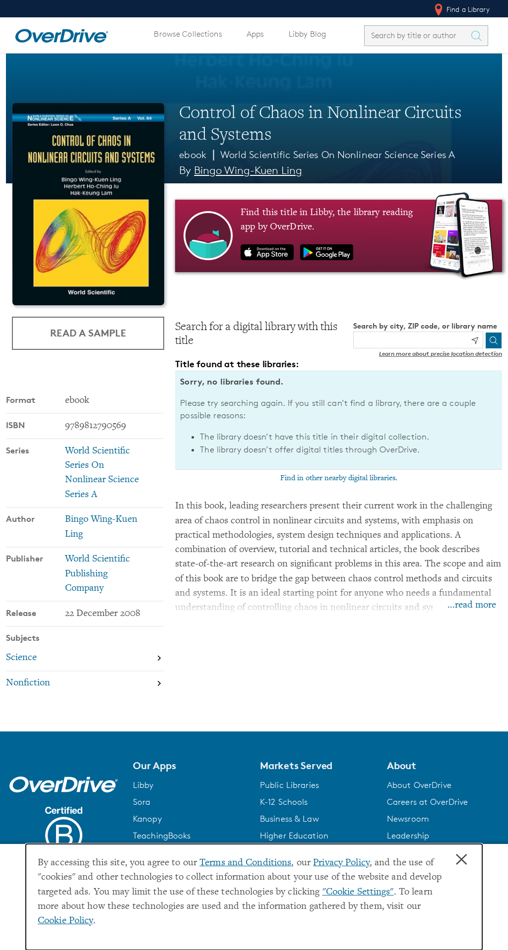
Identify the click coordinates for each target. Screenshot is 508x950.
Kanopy (147, 819)
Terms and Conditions (245, 863)
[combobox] (417, 35)
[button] (190, 765)
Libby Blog (307, 34)
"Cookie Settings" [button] (358, 892)
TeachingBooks (162, 835)
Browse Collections (188, 34)
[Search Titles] (479, 36)
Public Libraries (289, 785)
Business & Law (289, 819)
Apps (255, 34)
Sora (142, 802)
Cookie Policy (65, 921)
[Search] (494, 340)
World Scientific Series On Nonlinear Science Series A (337, 155)
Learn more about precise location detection (440, 353)
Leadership (408, 835)
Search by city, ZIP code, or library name (425, 326)
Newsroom (408, 819)
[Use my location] (475, 340)
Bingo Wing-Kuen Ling (248, 170)
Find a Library (467, 9)
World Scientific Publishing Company (97, 574)
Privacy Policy (341, 863)
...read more (471, 605)
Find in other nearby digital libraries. (338, 478)
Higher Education (294, 835)
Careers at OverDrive (427, 802)
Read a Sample (88, 333)
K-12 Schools (284, 802)
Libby (143, 785)
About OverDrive (419, 785)
